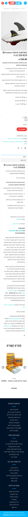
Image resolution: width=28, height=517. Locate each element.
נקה (1, 115)
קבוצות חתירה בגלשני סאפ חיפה (14, 452)
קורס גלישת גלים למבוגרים (14, 444)
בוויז (17, 290)
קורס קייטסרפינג (14, 454)
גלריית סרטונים (14, 502)
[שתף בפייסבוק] (21, 148)
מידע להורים (14, 420)
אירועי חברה (14, 468)
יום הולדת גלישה (14, 470)
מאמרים (14, 499)
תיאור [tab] (24, 156)
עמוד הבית (23, 8)
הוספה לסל (21, 129)
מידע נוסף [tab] (23, 160)
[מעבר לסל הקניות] (2, 3)
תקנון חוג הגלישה (14, 422)
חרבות (20, 139)
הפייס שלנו (15, 224)
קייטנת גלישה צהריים (14, 412)
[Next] (3, 370)
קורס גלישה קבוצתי (14, 446)
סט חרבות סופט (20, 141)
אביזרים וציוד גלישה (6, 8)
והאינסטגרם (11, 318)
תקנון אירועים (14, 430)
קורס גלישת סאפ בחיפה (14, 449)
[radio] (26, 120)
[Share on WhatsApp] (25, 148)
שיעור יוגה (14, 457)
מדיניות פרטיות (14, 505)
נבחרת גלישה (14, 497)
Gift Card (14, 481)
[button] (25, 3)
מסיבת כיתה (14, 473)
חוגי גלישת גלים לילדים (14, 415)
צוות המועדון (14, 494)
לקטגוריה (19, 219)
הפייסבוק (18, 318)
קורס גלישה (14, 441)
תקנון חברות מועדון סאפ (14, 428)
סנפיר (10, 141)
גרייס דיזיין (18, 513)
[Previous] (25, 370)
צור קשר (14, 507)
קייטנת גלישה (14, 409)
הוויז (10, 326)
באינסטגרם (12, 231)
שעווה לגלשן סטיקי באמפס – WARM (14, 381)
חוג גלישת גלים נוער (14, 417)
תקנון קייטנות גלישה (14, 425)
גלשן (14, 141)
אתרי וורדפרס (7, 513)
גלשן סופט (5, 141)
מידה (25, 117)
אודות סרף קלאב (14, 491)
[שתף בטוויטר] (18, 148)
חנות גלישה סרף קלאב (15, 8)
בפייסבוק (20, 231)
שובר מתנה (14, 478)
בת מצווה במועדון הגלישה (14, 475)
